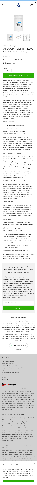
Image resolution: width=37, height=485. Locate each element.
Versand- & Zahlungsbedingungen (11, 366)
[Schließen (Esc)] (34, 463)
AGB (3, 370)
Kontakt (4, 377)
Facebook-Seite (25, 258)
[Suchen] (34, 5)
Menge (5, 68)
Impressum (5, 379)
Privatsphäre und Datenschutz (10, 372)
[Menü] (2, 5)
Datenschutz (18, 349)
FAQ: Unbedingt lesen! (8, 361)
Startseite (8, 12)
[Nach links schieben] (5, 37)
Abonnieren (18, 308)
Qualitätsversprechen (8, 363)
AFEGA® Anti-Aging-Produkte (12, 46)
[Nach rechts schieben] (31, 37)
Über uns (4, 375)
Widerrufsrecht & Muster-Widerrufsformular (14, 368)
